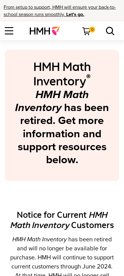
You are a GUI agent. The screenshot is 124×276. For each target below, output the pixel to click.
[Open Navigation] (9, 31)
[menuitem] (47, 31)
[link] (47, 31)
